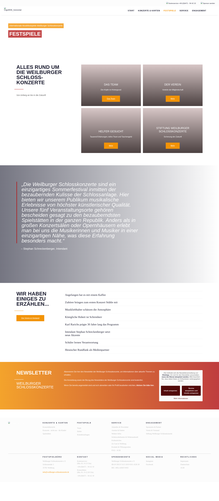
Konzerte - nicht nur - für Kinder (54, 430)
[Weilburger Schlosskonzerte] (12, 10)
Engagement (199, 11)
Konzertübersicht (49, 427)
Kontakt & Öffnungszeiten (121, 447)
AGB (182, 468)
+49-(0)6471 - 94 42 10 (187, 3)
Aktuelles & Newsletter (120, 427)
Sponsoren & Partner (153, 427)
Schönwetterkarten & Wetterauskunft (125, 437)
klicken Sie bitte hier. (145, 385)
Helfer (79, 431)
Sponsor (206, 3)
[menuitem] (131, 10)
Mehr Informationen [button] (181, 398)
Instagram (149, 461)
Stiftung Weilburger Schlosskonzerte (159, 434)
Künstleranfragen (83, 435)
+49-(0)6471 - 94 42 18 (86, 476)
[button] (210, 10)
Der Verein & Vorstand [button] (30, 318)
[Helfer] (110, 130)
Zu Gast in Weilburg (119, 444)
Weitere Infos (116, 434)
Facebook (149, 464)
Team (79, 428)
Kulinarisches (116, 440)
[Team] (110, 85)
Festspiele (170, 11)
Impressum (184, 461)
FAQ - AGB (116, 450)
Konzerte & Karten (149, 11)
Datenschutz (184, 464)
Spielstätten (47, 434)
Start (131, 11)
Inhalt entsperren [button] (170, 391)
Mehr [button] (173, 99)
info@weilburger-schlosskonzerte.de (56, 472)
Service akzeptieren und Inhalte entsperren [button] (191, 390)
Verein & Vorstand (152, 430)
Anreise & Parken (118, 430)
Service (184, 11)
